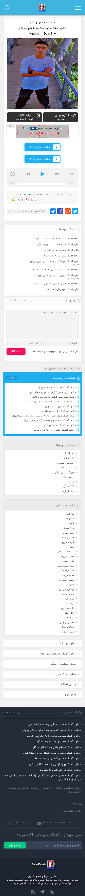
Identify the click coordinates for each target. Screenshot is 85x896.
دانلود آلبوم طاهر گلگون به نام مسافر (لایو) (55, 397)
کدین (31, 876)
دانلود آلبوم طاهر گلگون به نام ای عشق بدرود (54, 392)
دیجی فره (69, 598)
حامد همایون (67, 608)
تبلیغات (47, 788)
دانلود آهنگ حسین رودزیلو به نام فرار (58, 741)
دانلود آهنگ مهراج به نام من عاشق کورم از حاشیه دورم (57, 277)
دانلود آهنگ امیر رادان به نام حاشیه (60, 289)
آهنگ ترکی (68, 486)
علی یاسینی (68, 561)
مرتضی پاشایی (67, 627)
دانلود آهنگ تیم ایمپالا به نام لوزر (59, 411)
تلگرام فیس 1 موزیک (60, 117)
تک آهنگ (69, 453)
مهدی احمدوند (66, 580)
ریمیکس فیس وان (64, 463)
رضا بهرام (70, 518)
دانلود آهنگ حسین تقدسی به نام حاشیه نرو (56, 269)
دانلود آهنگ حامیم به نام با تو (61, 425)
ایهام (72, 547)
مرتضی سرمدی (66, 589)
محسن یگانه (67, 631)
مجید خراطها (67, 575)
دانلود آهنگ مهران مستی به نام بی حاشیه (57, 283)
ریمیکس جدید (66, 467)
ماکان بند (69, 613)
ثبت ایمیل (15, 845)
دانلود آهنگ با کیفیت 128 (42, 159)
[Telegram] (42, 892)
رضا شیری (69, 514)
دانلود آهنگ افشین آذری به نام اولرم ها (56, 430)
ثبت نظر (16, 351)
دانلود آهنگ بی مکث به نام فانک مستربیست (53, 401)
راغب (71, 523)
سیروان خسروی (66, 551)
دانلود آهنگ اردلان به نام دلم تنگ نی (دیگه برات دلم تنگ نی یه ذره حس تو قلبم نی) (43, 777)
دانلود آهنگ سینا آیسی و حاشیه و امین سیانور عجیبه (54, 263)
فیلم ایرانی (68, 491)
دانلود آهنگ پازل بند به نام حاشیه (61, 255)
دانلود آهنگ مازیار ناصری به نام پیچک (57, 387)
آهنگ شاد (69, 458)
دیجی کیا (69, 603)
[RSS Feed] (33, 892)
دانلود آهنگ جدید (71, 811)
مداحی (71, 481)
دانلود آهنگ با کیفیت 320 (42, 147)
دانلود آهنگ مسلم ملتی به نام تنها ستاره (56, 747)
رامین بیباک (68, 537)
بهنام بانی (69, 617)
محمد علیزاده (67, 556)
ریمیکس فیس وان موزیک (24, 788)
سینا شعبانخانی (66, 565)
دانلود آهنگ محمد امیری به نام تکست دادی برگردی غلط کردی (45, 415)
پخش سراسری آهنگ (68, 788)
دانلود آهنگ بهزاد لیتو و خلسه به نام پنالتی (55, 764)
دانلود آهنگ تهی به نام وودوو (62, 406)
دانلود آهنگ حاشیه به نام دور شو (62, 368)
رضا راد (71, 584)
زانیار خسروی (67, 542)
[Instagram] (52, 892)
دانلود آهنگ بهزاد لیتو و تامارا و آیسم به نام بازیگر (51, 420)
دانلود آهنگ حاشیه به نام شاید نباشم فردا (57, 238)
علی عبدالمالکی (66, 570)
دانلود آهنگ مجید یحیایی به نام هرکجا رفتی (54, 724)
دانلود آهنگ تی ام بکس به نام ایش (59, 770)
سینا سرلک (68, 532)
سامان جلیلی (67, 594)
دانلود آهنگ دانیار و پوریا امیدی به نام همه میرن (51, 753)
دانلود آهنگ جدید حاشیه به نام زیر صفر (58, 244)
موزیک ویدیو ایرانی (64, 472)
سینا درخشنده (67, 528)
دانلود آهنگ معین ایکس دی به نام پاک (57, 759)
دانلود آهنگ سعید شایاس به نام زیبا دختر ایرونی (51, 730)
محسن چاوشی (66, 622)
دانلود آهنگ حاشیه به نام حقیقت (61, 250)
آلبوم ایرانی (68, 477)
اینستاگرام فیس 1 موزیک (24, 117)
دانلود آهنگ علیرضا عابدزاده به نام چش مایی (54, 736)
